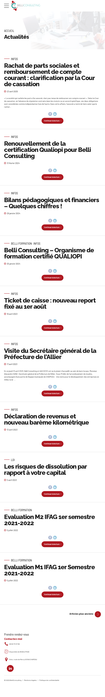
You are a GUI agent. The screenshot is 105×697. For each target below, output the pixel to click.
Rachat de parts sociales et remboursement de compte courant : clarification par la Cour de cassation (49, 75)
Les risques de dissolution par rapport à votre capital (45, 469)
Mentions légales (31, 680)
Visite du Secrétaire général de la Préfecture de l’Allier (50, 354)
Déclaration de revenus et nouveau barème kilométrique (46, 419)
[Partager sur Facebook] (50, 114)
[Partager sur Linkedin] (55, 114)
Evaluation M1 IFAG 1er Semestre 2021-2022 (49, 570)
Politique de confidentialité (49, 680)
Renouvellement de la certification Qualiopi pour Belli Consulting (47, 150)
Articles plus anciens (81, 614)
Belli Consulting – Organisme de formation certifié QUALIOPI (49, 253)
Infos (14, 59)
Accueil (9, 30)
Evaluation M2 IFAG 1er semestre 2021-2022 (49, 520)
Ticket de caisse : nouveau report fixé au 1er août (50, 303)
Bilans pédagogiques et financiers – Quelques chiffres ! (51, 203)
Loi (13, 460)
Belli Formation (21, 243)
